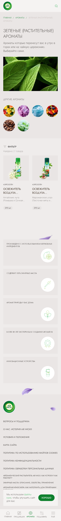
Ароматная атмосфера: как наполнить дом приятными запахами (29, 488)
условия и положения (16, 437)
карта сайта (10, 445)
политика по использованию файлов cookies (30, 452)
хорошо (46, 497)
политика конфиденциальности (22, 460)
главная (7, 17)
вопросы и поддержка (16, 421)
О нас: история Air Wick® (17, 429)
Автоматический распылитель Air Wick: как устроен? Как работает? (30, 476)
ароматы (19, 17)
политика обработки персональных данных (28, 468)
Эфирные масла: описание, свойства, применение (28, 482)
